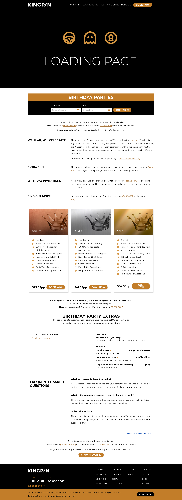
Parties (100, 5)
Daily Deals (132, 470)
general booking (69, 126)
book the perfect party (129, 158)
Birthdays (117, 470)
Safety (145, 474)
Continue (145, 494)
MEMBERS (126, 5)
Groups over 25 (91, 455)
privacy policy (68, 496)
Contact (100, 470)
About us (147, 470)
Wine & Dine (112, 5)
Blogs (130, 474)
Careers (146, 484)
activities (134, 140)
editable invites (133, 181)
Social (115, 479)
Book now (122, 110)
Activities (75, 5)
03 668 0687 (106, 126)
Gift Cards (117, 484)
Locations (88, 5)
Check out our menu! (41, 338)
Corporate (117, 474)
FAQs (73, 199)
